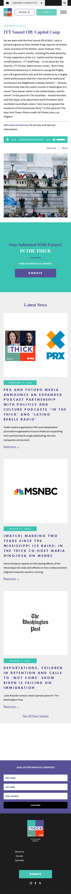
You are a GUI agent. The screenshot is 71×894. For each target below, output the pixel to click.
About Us (19, 851)
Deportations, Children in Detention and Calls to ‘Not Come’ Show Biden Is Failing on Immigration (33, 678)
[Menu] (63, 12)
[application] (36, 139)
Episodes (19, 860)
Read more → (11, 447)
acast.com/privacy (18, 125)
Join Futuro (22, 12)
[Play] (8, 139)
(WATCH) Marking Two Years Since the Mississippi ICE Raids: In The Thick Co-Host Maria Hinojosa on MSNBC (34, 546)
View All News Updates (35, 716)
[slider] (61, 139)
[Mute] (54, 139)
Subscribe (51, 148)
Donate (46, 12)
